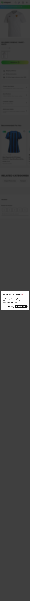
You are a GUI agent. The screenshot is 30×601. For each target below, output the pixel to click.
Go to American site (21, 306)
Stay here (10, 306)
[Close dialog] (27, 293)
